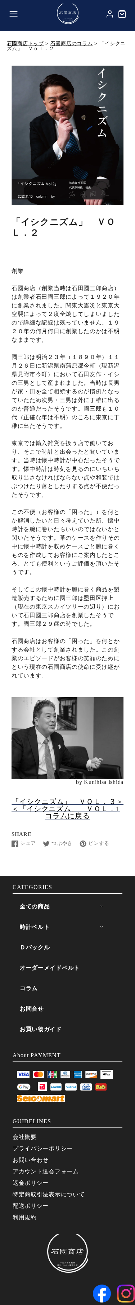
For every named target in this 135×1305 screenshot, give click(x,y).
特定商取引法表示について (49, 1194)
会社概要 (25, 1137)
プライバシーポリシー (43, 1148)
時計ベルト (35, 927)
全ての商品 (35, 906)
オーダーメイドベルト (50, 968)
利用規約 (25, 1217)
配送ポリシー (31, 1206)
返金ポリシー (31, 1183)
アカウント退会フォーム (46, 1171)
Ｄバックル (35, 947)
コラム (29, 988)
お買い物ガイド (41, 1029)
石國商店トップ (25, 43)
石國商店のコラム (71, 43)
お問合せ (32, 1009)
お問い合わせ (31, 1160)
